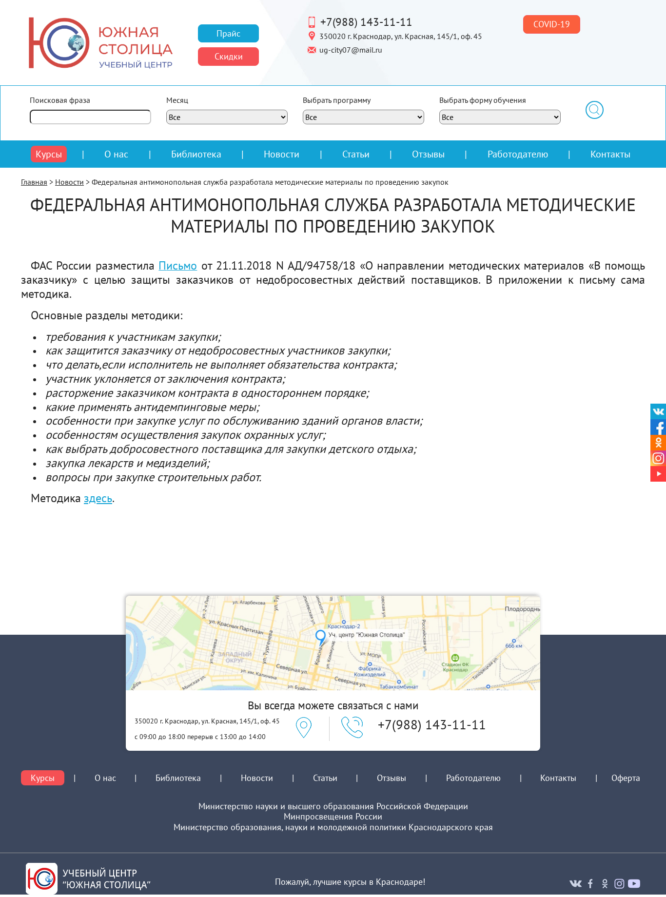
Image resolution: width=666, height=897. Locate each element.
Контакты (610, 154)
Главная (34, 182)
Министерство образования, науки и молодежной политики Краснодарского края (333, 827)
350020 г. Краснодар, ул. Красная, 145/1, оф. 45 (400, 35)
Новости (281, 154)
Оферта (625, 778)
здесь (98, 498)
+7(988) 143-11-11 (366, 21)
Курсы (49, 154)
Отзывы (428, 154)
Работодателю (518, 154)
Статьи (356, 154)
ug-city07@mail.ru (350, 49)
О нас (116, 154)
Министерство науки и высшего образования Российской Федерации (333, 806)
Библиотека (196, 154)
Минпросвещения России (333, 816)
